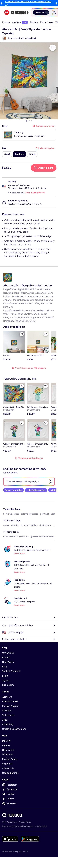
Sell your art (8, 715)
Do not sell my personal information (17, 826)
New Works (8, 662)
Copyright (7, 763)
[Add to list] (52, 48)
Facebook (12, 789)
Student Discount (11, 671)
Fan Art (6, 657)
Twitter (10, 794)
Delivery (6, 740)
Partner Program (10, 706)
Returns (6, 745)
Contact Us (8, 768)
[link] (13, 490)
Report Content (10, 617)
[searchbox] (29, 481)
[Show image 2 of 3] (29, 120)
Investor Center (10, 701)
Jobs (4, 719)
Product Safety (10, 759)
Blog (4, 666)
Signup (5, 680)
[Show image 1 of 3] (26, 121)
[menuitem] (6, 22)
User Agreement (9, 822)
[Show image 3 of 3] (31, 120)
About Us (7, 696)
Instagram (12, 784)
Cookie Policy (41, 826)
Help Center (8, 750)
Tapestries (8, 509)
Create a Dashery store (14, 729)
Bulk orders (8, 685)
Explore (6, 22)
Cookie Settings (10, 773)
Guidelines (7, 754)
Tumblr (10, 798)
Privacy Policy (25, 822)
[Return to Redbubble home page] (16, 12)
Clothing (19, 22)
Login (5, 675)
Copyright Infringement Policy (17, 625)
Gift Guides (8, 652)
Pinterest (11, 803)
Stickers (34, 22)
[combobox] (45, 12)
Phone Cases (46, 22)
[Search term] (54, 12)
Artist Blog (7, 724)
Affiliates (6, 710)
